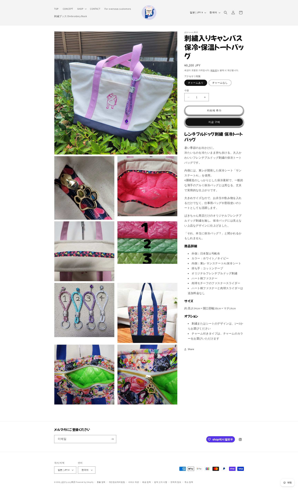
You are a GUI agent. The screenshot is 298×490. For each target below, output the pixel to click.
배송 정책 (146, 482)
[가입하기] (112, 439)
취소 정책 (189, 482)
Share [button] (191, 349)
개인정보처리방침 (117, 482)
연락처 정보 (176, 482)
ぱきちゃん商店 (68, 482)
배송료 (214, 70)
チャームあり (195, 82)
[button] (81, 8)
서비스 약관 (133, 482)
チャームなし (220, 82)
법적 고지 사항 (160, 482)
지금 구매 (214, 122)
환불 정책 (101, 482)
